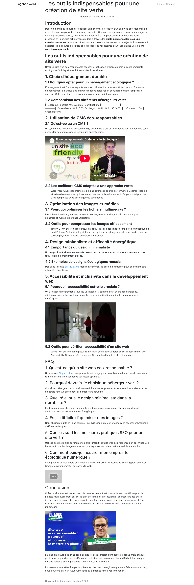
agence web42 (28, 4)
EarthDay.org (72, 266)
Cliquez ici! (64, 373)
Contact (170, 4)
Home (160, 4)
